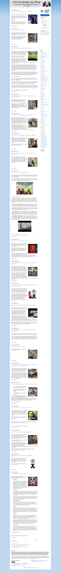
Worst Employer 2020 (44, 139)
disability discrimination (44, 70)
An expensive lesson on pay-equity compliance (22, 115)
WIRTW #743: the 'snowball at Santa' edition (21, 48)
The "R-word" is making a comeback (19, 240)
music (42, 103)
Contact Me (34, 7)
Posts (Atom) (17, 541)
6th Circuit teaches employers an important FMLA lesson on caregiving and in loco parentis (24, 365)
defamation (42, 68)
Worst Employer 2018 (44, 137)
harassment (42, 90)
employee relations (43, 78)
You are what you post (15, 543)
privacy (42, 112)
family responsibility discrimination (43, 85)
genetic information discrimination (43, 88)
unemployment (43, 127)
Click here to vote (25, 422)
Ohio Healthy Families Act (44, 105)
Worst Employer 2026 (44, 145)
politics (42, 109)
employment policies (44, 83)
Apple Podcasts (16, 416)
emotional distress (43, 75)
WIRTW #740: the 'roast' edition (18, 473)
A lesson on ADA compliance (18, 30)
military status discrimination (45, 102)
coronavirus (42, 62)
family (42, 84)
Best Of (30, 7)
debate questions (43, 67)
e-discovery (42, 73)
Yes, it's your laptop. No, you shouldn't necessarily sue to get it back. (21, 544)
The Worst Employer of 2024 (24, 421)
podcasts (42, 108)
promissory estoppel (44, 114)
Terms (44, 28)
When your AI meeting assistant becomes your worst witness (20, 546)
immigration (42, 92)
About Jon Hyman (13, 7)
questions (12, 396)
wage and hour (43, 128)
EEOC (42, 74)
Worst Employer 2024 (44, 143)
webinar (42, 130)
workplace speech (43, 135)
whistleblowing (43, 132)
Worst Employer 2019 (44, 138)
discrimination (43, 71)
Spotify (20, 416)
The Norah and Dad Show (23, 410)
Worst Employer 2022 (44, 141)
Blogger (36, 567)
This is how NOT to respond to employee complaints (23, 135)
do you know (43, 72)
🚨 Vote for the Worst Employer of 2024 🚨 (21, 455)
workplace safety (43, 134)
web (18, 417)
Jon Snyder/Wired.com (39, 560)
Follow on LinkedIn (44, 15)
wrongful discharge (43, 146)
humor (42, 91)
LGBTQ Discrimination (44, 99)
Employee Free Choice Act (44, 77)
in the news (42, 93)
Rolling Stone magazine (18, 243)
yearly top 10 (43, 147)
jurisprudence (43, 94)
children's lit (42, 60)
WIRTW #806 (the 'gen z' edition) (16, 547)
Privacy (47, 28)
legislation (42, 98)
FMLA (42, 86)
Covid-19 (42, 63)
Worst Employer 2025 (44, 144)
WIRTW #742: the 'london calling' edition (20, 172)
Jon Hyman (20, 563)
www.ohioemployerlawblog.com (21, 565)
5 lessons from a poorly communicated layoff (21, 432)
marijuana (42, 101)
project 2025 (43, 113)
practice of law (43, 110)
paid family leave (43, 107)
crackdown (19, 140)
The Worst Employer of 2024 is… (18, 346)
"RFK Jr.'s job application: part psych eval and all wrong (24, 384)
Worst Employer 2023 (44, 142)
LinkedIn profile (20, 478)
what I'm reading (43, 131)
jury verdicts (42, 95)
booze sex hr (43, 59)
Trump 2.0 (42, 126)
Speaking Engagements (20, 7)
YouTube (23, 416)
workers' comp (43, 133)
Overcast (15, 417)
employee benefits (43, 76)
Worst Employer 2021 (44, 140)
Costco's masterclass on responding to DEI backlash (23, 305)
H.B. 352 (42, 89)
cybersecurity (43, 66)
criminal (42, 65)
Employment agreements (44, 79)
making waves (17, 137)
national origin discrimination (45, 104)
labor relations (43, 96)
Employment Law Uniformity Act (45, 82)
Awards (27, 7)
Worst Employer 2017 (44, 136)
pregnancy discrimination (44, 111)
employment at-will (43, 80)
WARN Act (42, 129)
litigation (42, 100)
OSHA (42, 106)
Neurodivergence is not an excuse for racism (21, 11)
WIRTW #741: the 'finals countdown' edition (21, 407)
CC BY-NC (38, 561)
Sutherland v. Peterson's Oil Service (21, 34)
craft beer (42, 64)
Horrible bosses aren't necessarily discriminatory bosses (19, 545)
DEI (41, 69)
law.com (42, 97)
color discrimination (43, 61)
